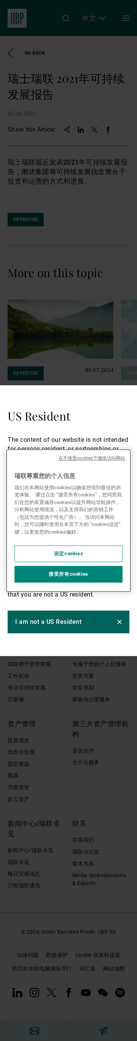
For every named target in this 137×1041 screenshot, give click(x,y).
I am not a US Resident (48, 621)
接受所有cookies (68, 574)
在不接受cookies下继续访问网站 (92, 458)
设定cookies (68, 553)
